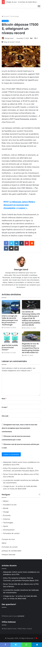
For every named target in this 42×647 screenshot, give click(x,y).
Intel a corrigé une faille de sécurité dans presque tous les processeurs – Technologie (10, 320)
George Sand (9, 38)
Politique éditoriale (8, 554)
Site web (5, 416)
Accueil (6, 16)
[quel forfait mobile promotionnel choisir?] (11, 337)
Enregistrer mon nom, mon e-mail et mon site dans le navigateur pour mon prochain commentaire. (19, 428)
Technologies (8, 523)
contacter (20, 616)
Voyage (6, 512)
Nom (4, 398)
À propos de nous (8, 539)
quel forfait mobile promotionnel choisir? (10, 347)
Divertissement (8, 530)
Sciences (6, 519)
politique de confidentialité (11, 551)
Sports (5, 526)
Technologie (14, 16)
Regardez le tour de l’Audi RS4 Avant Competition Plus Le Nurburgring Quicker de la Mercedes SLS (30, 348)
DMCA (4, 543)
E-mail (5, 407)
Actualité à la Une (9, 505)
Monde (5, 508)
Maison (6, 501)
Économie (6, 515)
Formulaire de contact (11, 533)
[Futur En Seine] (9, 8)
